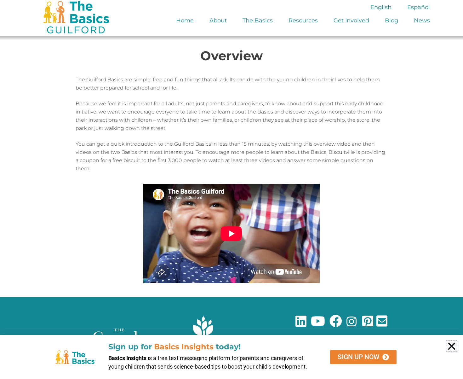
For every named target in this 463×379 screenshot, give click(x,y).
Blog (391, 20)
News (422, 20)
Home (185, 20)
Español (418, 7)
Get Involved (351, 20)
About (218, 20)
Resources (303, 20)
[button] (452, 346)
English (381, 7)
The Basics (258, 20)
